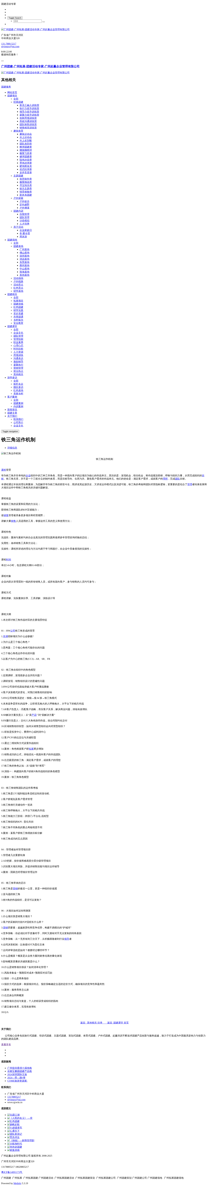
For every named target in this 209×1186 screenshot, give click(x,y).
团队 (177, 478)
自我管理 (24, 214)
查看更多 (6, 1044)
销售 (6, 515)
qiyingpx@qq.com (10, 46)
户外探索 (18, 198)
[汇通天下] (13, 1131)
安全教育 (18, 323)
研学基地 (18, 291)
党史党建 (18, 313)
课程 (3, 470)
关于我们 (12, 416)
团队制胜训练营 (28, 124)
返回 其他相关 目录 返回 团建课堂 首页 (104, 1022)
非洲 (5, 636)
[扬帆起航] (13, 1124)
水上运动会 (26, 137)
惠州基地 (24, 265)
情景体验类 (26, 191)
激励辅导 (18, 361)
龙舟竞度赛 (26, 172)
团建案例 (18, 403)
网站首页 (12, 92)
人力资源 (18, 352)
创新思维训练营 (28, 118)
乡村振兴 (18, 320)
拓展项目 (18, 300)
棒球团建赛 (26, 147)
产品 (34, 715)
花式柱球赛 (26, 169)
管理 (189, 484)
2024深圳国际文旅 (17, 1074)
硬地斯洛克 (26, 166)
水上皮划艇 (26, 140)
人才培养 (24, 223)
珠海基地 (24, 272)
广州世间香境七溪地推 (19, 1068)
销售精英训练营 (28, 127)
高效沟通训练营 (28, 121)
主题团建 (18, 175)
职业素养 (18, 342)
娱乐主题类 (26, 188)
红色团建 (18, 307)
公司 (12, 630)
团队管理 (24, 217)
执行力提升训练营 (29, 108)
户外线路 (18, 281)
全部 (15, 98)
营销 (15, 888)
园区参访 (18, 387)
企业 (28, 475)
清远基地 (24, 259)
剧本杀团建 (26, 195)
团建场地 (12, 239)
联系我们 (18, 419)
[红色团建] (13, 1121)
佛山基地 (24, 252)
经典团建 (18, 102)
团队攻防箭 (26, 143)
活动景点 (18, 284)
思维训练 (18, 355)
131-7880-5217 (8, 43)
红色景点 (18, 288)
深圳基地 (24, 256)
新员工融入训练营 (29, 105)
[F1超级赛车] (14, 1127)
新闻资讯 (12, 409)
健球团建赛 (26, 156)
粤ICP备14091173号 (12, 1172)
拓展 (31, 748)
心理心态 (18, 345)
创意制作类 (26, 179)
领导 (66, 939)
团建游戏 (18, 304)
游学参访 (12, 377)
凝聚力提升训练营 (29, 115)
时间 (8, 559)
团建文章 (12, 413)
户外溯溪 (24, 207)
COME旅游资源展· (17, 1080)
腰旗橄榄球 (26, 150)
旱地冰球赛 (26, 163)
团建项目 (12, 95)
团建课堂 (12, 326)
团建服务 (6, 86)
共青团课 (18, 316)
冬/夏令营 (25, 233)
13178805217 (14, 1097)
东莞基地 (24, 262)
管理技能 (18, 339)
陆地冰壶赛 (26, 159)
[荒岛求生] (13, 1137)
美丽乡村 (18, 393)
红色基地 (18, 390)
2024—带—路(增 (16, 1077)
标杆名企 (18, 384)
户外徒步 (24, 201)
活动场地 (18, 278)
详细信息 (12, 447)
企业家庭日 (26, 230)
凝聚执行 (18, 364)
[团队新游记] (14, 1134)
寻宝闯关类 (26, 185)
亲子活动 (18, 227)
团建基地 (18, 246)
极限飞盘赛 (26, 153)
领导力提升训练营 (29, 111)
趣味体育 (18, 131)
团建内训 (18, 211)
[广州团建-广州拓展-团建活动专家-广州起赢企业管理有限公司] (104, 29)
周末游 (23, 236)
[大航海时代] (14, 1143)
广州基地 (24, 249)
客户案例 (12, 396)
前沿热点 (18, 371)
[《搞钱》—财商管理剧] (20, 1140)
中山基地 (24, 268)
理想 (165, 478)
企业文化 (18, 332)
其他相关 (18, 374)
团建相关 (12, 294)
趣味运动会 (26, 134)
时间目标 (18, 348)
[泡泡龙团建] (14, 1147)
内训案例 (18, 406)
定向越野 (24, 204)
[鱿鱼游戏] (13, 1150)
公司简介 (18, 422)
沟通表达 (18, 358)
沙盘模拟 (24, 220)
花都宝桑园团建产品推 (19, 1071)
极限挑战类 (26, 182)
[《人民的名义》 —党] (19, 1118)
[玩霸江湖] (13, 1115)
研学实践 (18, 310)
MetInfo (17, 1183)
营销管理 (18, 368)
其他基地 (24, 275)
